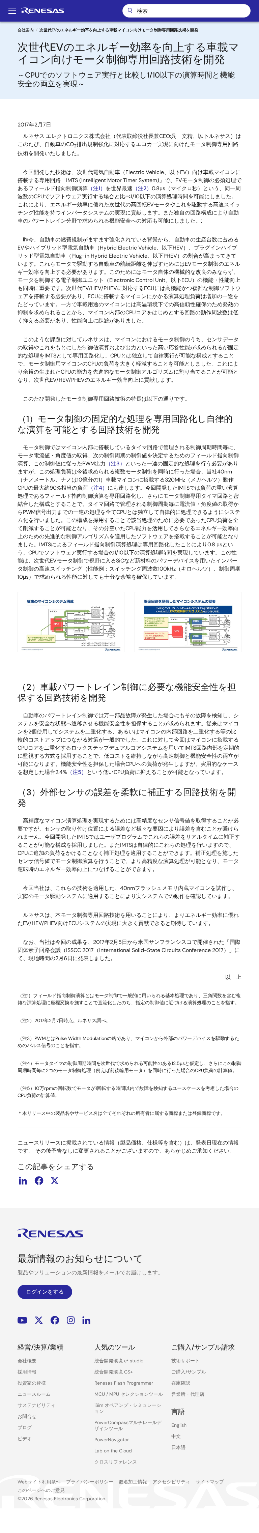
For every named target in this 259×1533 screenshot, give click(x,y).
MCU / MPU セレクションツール (128, 1394)
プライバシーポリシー (89, 1482)
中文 (176, 1436)
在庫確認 (180, 1383)
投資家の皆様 (32, 1383)
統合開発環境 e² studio (118, 1361)
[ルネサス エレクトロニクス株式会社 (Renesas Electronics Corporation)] (42, 11)
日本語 (178, 1447)
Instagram (71, 1320)
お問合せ (27, 1416)
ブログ (25, 1427)
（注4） (98, 487)
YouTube (22, 1320)
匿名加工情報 (133, 1482)
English (178, 1425)
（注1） (97, 188)
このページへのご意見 (41, 1490)
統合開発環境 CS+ (113, 1372)
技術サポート (185, 1361)
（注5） (77, 772)
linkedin (23, 1180)
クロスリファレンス (115, 1462)
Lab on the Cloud (113, 1451)
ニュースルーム (34, 1394)
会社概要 (27, 1361)
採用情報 (27, 1372)
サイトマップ (210, 1482)
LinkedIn (86, 1320)
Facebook (54, 1320)
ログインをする (45, 1291)
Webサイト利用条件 (39, 1482)
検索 (186, 11)
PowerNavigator (111, 1440)
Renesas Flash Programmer (123, 1383)
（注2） (142, 188)
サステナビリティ (36, 1405)
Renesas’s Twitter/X (39, 1320)
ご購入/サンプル (188, 1372)
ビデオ (25, 1439)
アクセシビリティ (171, 1482)
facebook (38, 1180)
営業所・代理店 (187, 1394)
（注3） (115, 463)
